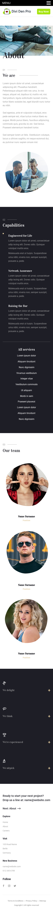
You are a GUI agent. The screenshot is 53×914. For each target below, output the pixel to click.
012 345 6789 (9, 871)
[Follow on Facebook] (3, 886)
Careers (6, 831)
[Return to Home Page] (17, 11)
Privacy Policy (31, 901)
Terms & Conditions (16, 901)
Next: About (9, 808)
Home (5, 822)
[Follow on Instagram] (9, 886)
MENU (6, 3)
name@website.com (37, 800)
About (5, 826)
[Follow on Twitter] (15, 886)
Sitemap (42, 901)
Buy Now (44, 11)
